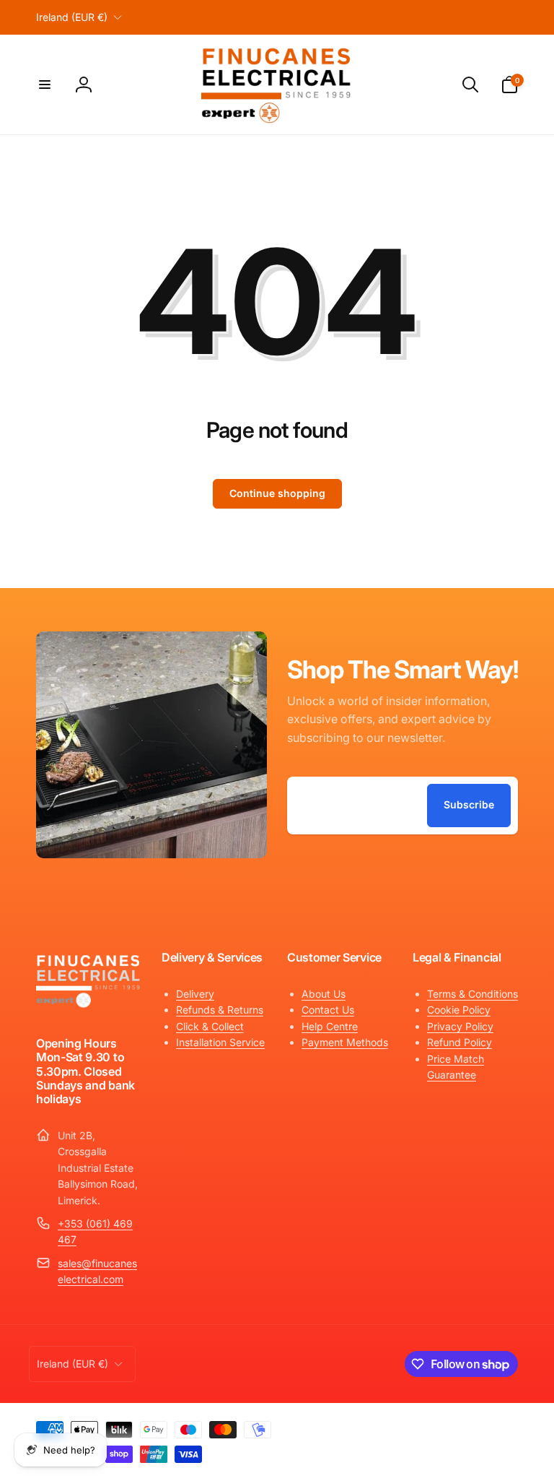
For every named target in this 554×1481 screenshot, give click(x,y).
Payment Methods (345, 1042)
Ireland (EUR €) (71, 17)
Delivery (195, 994)
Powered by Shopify (483, 1426)
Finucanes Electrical (412, 1426)
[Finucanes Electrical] (88, 1005)
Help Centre (330, 1026)
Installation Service (220, 1042)
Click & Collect (210, 1026)
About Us (324, 994)
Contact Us (328, 1009)
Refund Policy (459, 1042)
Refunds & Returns (219, 1009)
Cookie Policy (459, 1009)
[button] (45, 84)
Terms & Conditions (472, 994)
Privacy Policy (460, 1026)
